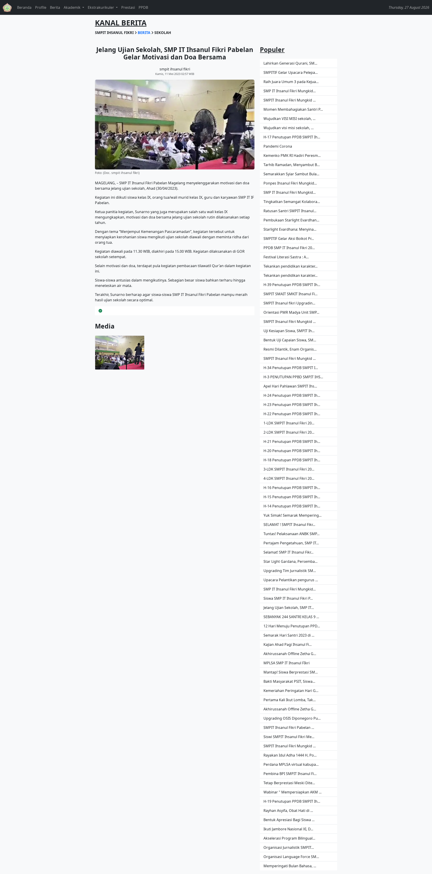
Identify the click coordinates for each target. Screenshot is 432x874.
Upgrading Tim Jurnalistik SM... (289, 570)
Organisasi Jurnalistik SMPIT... (288, 847)
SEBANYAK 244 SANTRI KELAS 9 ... (291, 616)
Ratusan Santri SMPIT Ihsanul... (289, 210)
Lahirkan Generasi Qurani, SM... (290, 63)
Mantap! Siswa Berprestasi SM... (290, 672)
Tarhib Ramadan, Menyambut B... (291, 164)
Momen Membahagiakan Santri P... (293, 109)
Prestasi (128, 7)
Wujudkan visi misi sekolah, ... (288, 127)
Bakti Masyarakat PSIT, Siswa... (289, 681)
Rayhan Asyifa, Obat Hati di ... (288, 810)
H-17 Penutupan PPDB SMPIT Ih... (291, 137)
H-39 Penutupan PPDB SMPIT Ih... (291, 284)
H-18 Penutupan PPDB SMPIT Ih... (291, 459)
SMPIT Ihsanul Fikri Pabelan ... (288, 727)
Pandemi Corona (277, 146)
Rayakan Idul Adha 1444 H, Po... (290, 755)
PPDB (143, 7)
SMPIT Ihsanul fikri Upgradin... (289, 303)
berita (144, 32)
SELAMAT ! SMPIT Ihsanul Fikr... (289, 524)
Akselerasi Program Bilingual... (289, 838)
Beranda (24, 7)
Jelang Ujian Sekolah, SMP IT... (288, 607)
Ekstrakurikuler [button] (101, 7)
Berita (55, 7)
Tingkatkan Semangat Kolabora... (291, 201)
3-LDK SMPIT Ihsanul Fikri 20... (288, 469)
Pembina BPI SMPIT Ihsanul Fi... (290, 773)
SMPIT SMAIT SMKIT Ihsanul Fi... (290, 293)
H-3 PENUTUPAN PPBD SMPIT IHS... (293, 376)
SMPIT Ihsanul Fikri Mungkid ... (289, 100)
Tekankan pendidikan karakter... (290, 266)
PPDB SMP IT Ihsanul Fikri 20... (289, 247)
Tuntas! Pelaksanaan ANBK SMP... (291, 533)
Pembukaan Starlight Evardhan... (291, 220)
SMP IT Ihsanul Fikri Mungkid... (289, 90)
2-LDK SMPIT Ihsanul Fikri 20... (288, 432)
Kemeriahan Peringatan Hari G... (290, 690)
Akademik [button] (72, 7)
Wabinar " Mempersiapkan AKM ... (292, 792)
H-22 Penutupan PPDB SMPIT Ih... (291, 413)
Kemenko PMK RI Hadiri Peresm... (292, 155)
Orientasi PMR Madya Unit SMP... (291, 312)
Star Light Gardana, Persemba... (290, 561)
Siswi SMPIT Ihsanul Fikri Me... (288, 736)
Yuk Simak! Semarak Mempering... (292, 515)
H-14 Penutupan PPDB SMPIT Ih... (291, 506)
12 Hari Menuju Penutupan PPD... (291, 626)
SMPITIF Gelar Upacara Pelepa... (290, 72)
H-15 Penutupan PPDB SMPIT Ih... (291, 496)
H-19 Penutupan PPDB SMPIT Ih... (291, 801)
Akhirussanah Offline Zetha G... (289, 653)
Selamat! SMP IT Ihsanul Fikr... (288, 552)
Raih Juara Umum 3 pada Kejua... (291, 81)
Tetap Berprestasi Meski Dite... (289, 782)
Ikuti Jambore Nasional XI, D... (288, 829)
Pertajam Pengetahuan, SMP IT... (291, 543)
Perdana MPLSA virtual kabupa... (291, 764)
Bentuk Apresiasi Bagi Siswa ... (289, 819)
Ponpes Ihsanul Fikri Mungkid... (290, 183)
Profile (40, 7)
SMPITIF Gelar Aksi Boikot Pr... (288, 238)
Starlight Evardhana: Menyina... (289, 229)
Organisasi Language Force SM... (291, 856)
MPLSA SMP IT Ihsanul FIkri (286, 662)
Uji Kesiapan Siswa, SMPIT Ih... (289, 330)
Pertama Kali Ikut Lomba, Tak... (289, 699)
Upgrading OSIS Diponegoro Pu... (292, 718)
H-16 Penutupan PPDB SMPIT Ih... (291, 487)
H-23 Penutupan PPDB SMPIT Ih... (291, 404)
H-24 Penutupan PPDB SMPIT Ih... (291, 395)
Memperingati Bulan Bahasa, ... (289, 865)
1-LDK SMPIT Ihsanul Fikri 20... (288, 423)
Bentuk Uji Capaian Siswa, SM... (289, 340)
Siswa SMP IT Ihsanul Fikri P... (288, 598)
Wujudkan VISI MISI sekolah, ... (289, 118)
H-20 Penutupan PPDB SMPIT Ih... (291, 450)
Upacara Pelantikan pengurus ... (290, 579)
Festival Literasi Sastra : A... (286, 257)
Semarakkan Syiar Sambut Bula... (291, 173)
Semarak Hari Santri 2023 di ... (288, 635)
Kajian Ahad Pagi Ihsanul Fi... (287, 644)
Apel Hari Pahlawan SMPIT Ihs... (290, 386)
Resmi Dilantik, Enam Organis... (290, 349)
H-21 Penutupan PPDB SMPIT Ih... (291, 441)
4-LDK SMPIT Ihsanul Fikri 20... (288, 478)
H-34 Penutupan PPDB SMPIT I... (290, 367)
